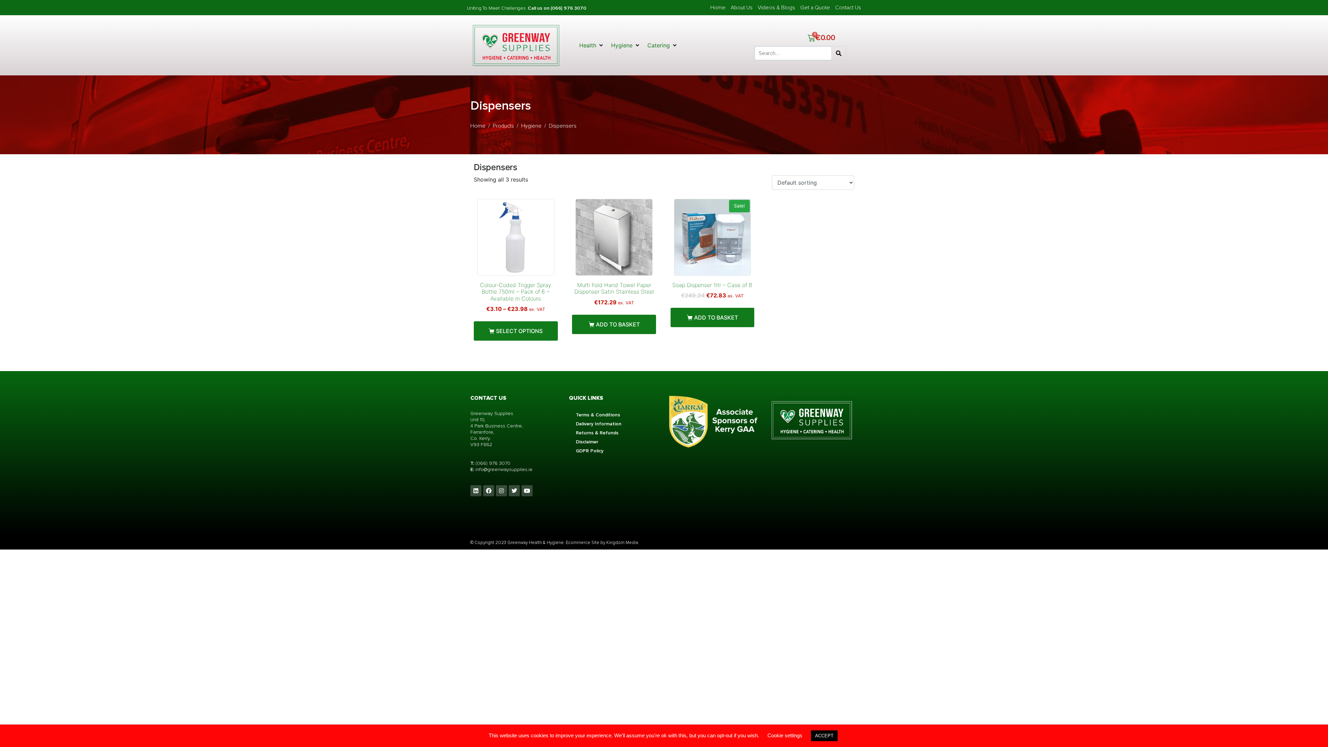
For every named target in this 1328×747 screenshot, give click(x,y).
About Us (742, 7)
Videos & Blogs (776, 7)
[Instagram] (501, 490)
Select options (519, 331)
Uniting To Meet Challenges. (497, 8)
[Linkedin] (475, 490)
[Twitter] (514, 490)
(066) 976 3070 (493, 463)
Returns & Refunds (597, 433)
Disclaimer (587, 442)
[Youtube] (527, 490)
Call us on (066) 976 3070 (557, 8)
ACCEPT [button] (824, 735)
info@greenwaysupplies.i (502, 469)
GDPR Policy (589, 451)
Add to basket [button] (618, 324)
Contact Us (848, 7)
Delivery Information (598, 424)
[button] (592, 45)
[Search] (839, 53)
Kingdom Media (622, 542)
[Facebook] (488, 490)
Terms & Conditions (598, 415)
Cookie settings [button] (784, 735)
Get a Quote (815, 7)
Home (718, 7)
